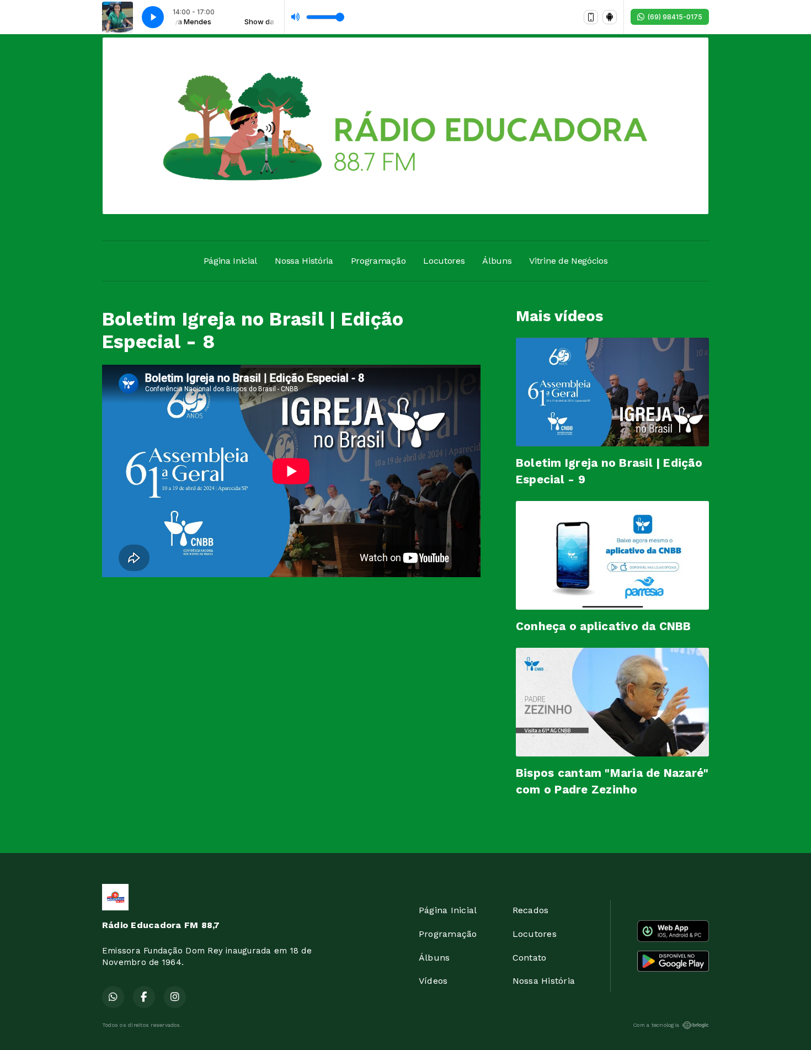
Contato (530, 957)
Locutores (444, 260)
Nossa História (304, 260)
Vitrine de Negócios (568, 260)
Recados (531, 910)
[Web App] (591, 17)
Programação (378, 260)
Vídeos (433, 981)
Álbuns (496, 260)
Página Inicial (231, 260)
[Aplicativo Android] (609, 17)
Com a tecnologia (656, 1025)
